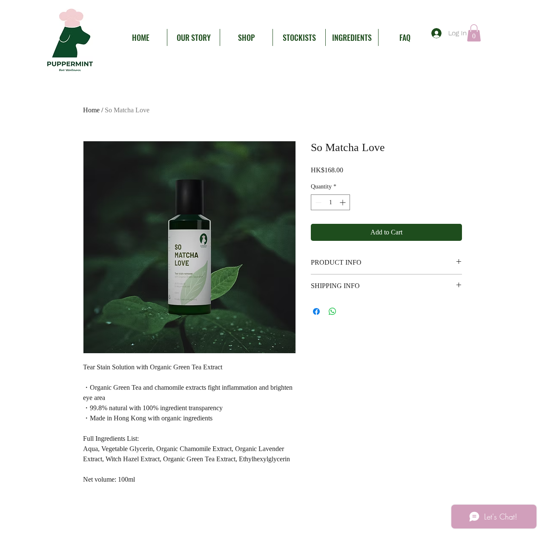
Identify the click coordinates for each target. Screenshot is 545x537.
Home (91, 110)
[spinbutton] (330, 202)
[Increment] (343, 202)
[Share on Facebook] (316, 311)
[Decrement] (317, 202)
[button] (474, 33)
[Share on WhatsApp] (332, 311)
